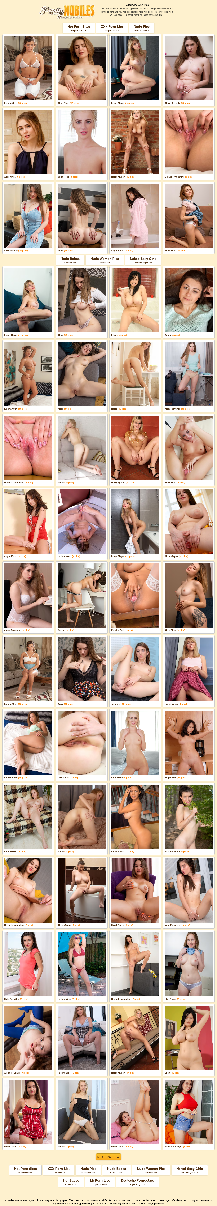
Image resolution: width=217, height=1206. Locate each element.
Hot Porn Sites (78, 28)
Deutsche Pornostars (137, 1182)
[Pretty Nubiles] (67, 11)
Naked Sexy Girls (143, 260)
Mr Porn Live (100, 1182)
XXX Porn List (112, 28)
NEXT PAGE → (108, 1157)
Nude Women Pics (104, 260)
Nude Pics (142, 28)
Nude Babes (70, 260)
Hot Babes (71, 1182)
